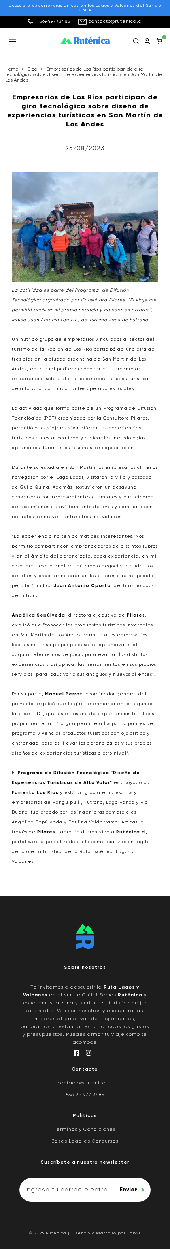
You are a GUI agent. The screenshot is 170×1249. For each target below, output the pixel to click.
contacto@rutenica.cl (116, 21)
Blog (33, 69)
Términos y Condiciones (85, 1129)
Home (12, 69)
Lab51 (133, 1233)
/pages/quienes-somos (85, 979)
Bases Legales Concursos (85, 1141)
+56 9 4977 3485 (84, 1095)
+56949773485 (53, 21)
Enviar (128, 1190)
